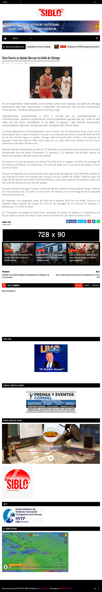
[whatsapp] (98, 2)
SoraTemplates (44, 588)
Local (52, 47)
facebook (95, 285)
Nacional (30, 63)
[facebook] (95, 2)
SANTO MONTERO (65, 588)
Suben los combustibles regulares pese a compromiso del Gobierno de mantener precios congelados (83, 257)
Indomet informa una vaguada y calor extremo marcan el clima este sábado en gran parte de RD (51, 257)
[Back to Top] (98, 588)
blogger (79, 285)
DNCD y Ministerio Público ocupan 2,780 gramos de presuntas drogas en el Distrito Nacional (18, 257)
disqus (86, 285)
